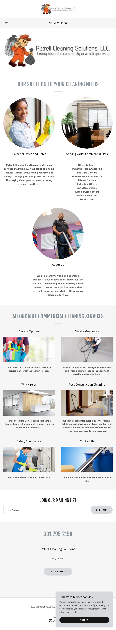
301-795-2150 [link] (58, 23)
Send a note (58, 571)
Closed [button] (60, 558)
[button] (6, 23)
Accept (84, 620)
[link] (58, 9)
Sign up (101, 509)
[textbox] (45, 510)
